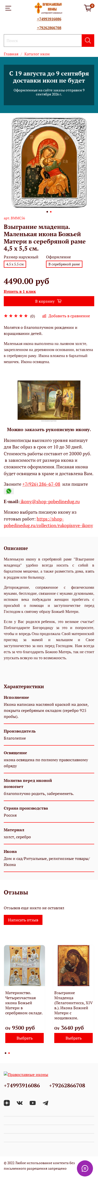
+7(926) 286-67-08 (41, 484)
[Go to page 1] (5, 1053)
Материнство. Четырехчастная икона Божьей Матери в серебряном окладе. (24, 1003)
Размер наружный (21, 257)
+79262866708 (49, 28)
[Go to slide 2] (51, 212)
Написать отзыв (23, 920)
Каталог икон (37, 54)
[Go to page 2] (9, 1053)
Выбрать (25, 1038)
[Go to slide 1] (47, 212)
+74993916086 (49, 19)
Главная (11, 54)
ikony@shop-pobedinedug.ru (50, 501)
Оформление (58, 257)
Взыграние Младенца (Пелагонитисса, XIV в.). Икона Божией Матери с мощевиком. (73, 1005)
